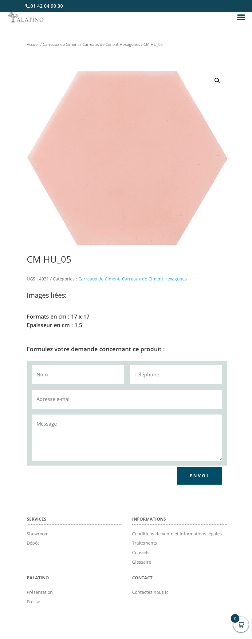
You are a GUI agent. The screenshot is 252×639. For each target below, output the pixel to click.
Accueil (33, 44)
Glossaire (141, 562)
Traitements (144, 543)
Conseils (140, 552)
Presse (33, 602)
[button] (217, 80)
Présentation (40, 592)
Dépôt (33, 543)
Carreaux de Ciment (61, 44)
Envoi (199, 475)
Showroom (38, 534)
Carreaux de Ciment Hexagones (111, 44)
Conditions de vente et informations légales (177, 534)
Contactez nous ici (151, 592)
